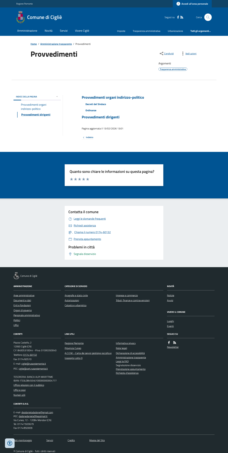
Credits (71, 440)
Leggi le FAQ (122, 361)
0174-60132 (30, 355)
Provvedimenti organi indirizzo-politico (113, 97)
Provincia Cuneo (73, 348)
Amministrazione (27, 31)
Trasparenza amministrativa (146, 31)
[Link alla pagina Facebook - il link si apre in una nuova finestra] (178, 17)
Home (34, 44)
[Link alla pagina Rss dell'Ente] (175, 343)
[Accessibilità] (9, 443)
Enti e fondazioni (22, 305)
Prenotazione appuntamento (130, 369)
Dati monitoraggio (22, 440)
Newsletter (173, 347)
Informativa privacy (126, 343)
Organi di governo (22, 310)
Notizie (170, 295)
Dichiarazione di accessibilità (130, 353)
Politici (16, 320)
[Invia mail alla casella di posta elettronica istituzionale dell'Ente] (33, 363)
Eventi (170, 326)
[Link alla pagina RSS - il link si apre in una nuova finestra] (182, 17)
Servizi (64, 31)
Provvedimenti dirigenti (100, 117)
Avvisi (170, 300)
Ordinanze (90, 110)
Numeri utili (19, 395)
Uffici (16, 325)
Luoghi (170, 321)
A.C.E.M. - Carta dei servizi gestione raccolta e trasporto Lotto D (88, 355)
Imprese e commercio (127, 295)
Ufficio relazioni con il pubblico (28, 385)
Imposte (121, 31)
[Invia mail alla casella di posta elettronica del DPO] (37, 412)
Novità (48, 31)
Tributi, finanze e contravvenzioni (133, 300)
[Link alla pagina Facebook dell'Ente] (169, 343)
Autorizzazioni (72, 300)
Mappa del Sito (97, 440)
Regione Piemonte (24, 3)
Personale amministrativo (26, 315)
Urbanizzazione (175, 31)
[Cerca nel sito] (207, 17)
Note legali (121, 348)
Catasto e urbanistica (75, 305)
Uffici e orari (19, 390)
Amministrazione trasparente (56, 44)
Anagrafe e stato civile (76, 295)
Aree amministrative (23, 295)
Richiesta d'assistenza (127, 373)
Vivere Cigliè (82, 31)
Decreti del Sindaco (95, 104)
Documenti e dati (22, 300)
